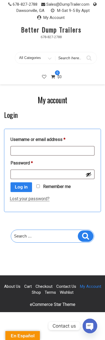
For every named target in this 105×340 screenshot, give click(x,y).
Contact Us (66, 286)
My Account (54, 17)
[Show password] (89, 174)
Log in (21, 187)
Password (30, 163)
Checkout (44, 286)
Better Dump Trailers (51, 29)
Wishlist (67, 292)
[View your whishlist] (44, 76)
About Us (12, 286)
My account (90, 286)
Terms (50, 292)
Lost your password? (30, 198)
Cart (28, 286)
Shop (36, 292)
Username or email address (46, 139)
